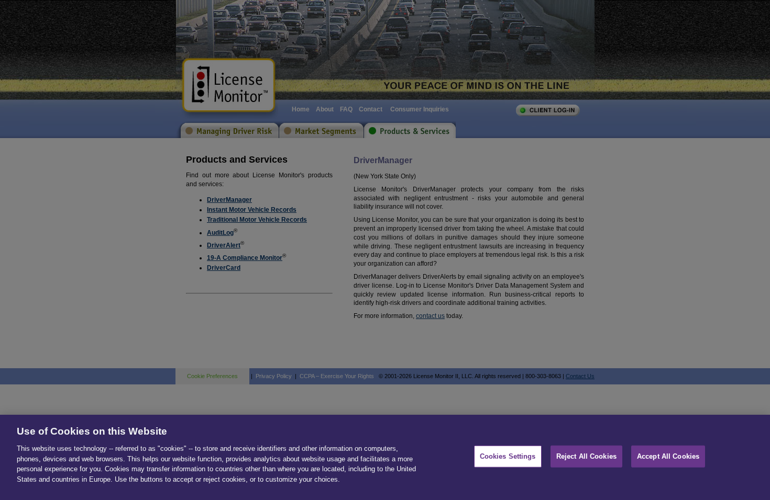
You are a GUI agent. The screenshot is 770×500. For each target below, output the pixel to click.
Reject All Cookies (586, 456)
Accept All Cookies (668, 456)
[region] (385, 457)
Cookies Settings (508, 456)
